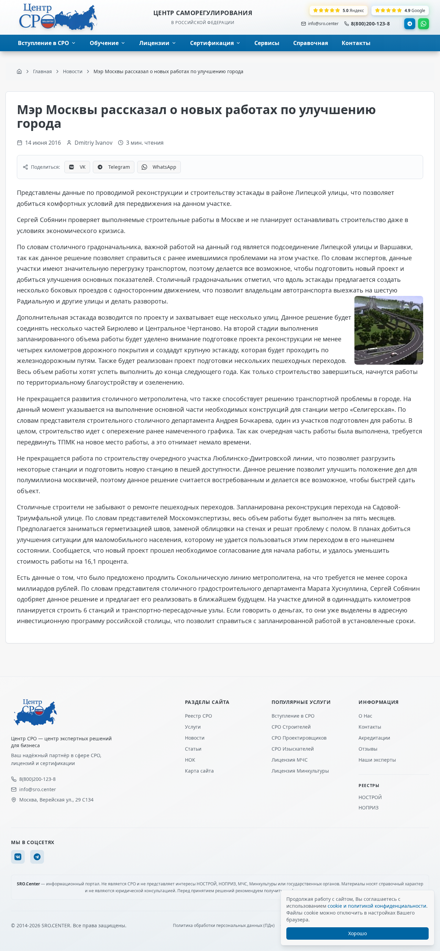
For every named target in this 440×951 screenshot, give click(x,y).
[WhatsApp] (423, 23)
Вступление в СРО (293, 715)
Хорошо (357, 933)
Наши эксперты (377, 759)
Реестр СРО (198, 715)
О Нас (365, 715)
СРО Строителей (291, 726)
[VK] (18, 857)
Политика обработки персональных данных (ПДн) (224, 925)
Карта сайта (199, 770)
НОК (190, 759)
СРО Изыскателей (293, 748)
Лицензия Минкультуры (300, 770)
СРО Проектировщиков (299, 737)
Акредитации (374, 737)
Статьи (193, 748)
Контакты (370, 726)
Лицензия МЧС (290, 759)
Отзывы (368, 748)
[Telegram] (409, 23)
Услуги (193, 726)
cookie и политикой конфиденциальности (377, 906)
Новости (195, 737)
